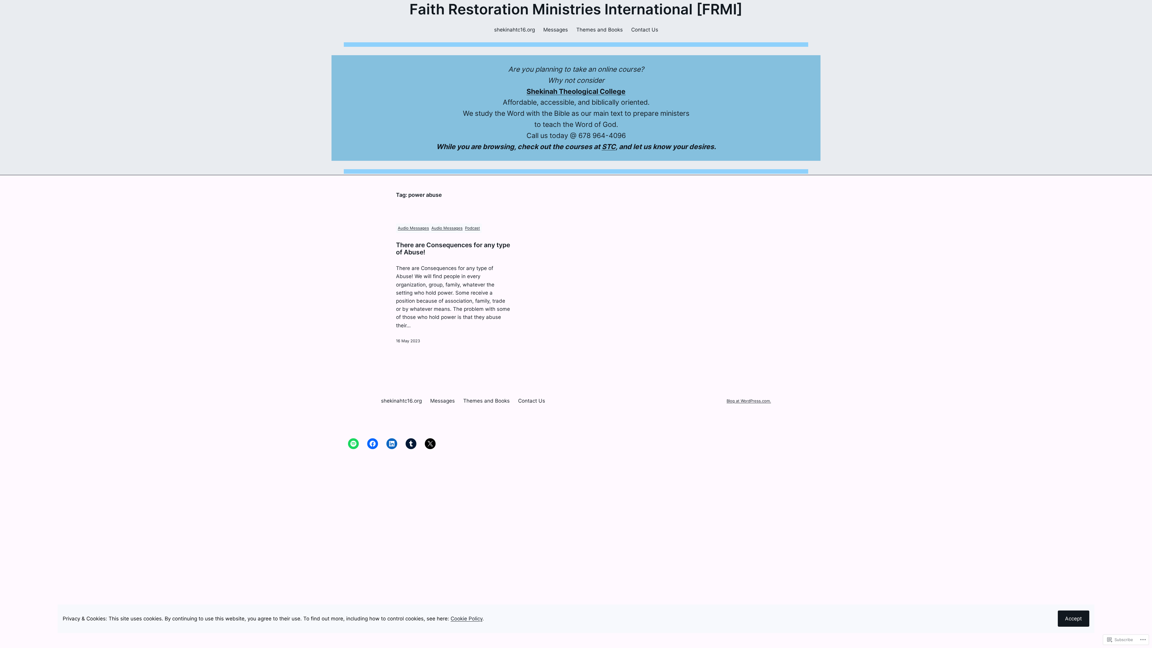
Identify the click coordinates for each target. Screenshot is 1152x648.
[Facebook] (372, 443)
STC (609, 146)
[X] (430, 443)
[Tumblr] (411, 443)
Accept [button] (1073, 619)
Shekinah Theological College (576, 91)
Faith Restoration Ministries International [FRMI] (576, 9)
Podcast (472, 228)
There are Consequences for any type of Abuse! (453, 249)
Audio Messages (413, 228)
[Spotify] (353, 443)
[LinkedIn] (391, 443)
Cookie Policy (466, 619)
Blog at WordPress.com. (749, 401)
